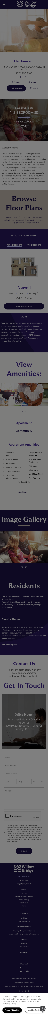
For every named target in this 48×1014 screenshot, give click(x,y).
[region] (24, 1003)
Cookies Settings (34, 1010)
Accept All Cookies (12, 1010)
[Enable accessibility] (43, 1009)
